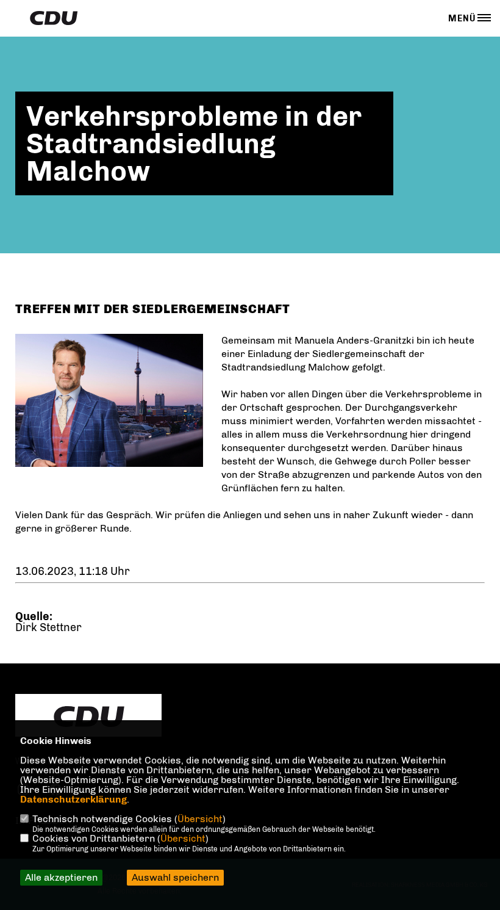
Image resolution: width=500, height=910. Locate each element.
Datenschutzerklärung (73, 799)
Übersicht (200, 819)
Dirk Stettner (48, 627)
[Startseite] (88, 716)
